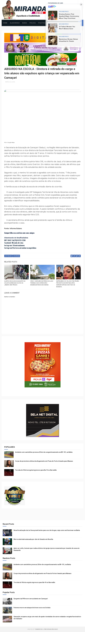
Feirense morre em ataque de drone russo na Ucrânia (32, 607)
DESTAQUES (8, 256)
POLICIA (33, 23)
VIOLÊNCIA (16, 256)
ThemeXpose (38, 629)
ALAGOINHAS (15, 23)
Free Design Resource (51, 629)
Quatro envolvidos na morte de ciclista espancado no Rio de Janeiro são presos (14, 283)
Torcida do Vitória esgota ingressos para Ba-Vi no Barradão (36, 470)
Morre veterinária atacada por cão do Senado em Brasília (33, 539)
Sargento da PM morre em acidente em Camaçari (31, 598)
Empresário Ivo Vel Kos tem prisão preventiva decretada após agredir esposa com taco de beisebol (67, 284)
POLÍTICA (41, 23)
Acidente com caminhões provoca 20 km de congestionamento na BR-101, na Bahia (43, 452)
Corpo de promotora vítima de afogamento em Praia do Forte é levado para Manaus (44, 461)
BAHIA (24, 23)
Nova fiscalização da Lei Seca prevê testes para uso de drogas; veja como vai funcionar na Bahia (47, 530)
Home (5, 23)
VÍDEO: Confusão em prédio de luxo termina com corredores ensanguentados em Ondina (41, 283)
